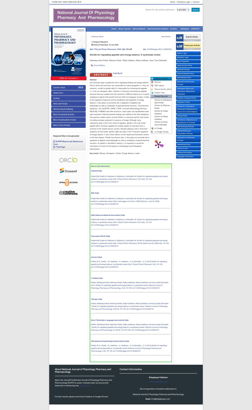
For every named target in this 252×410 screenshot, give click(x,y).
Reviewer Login (185, 2)
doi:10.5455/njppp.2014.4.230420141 (105, 182)
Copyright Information (185, 157)
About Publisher (183, 61)
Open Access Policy (184, 65)
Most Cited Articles (61, 125)
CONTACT (195, 29)
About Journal (124, 29)
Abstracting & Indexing (63, 109)
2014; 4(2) (121, 49)
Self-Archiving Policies (185, 127)
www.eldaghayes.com (158, 382)
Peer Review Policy (184, 78)
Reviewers (185, 29)
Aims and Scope (60, 103)
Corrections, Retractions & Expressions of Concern (187, 121)
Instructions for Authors (157, 29)
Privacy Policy (182, 116)
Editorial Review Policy (185, 74)
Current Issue (68, 87)
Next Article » (166, 37)
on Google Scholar (161, 132)
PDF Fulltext (159, 86)
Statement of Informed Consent (185, 139)
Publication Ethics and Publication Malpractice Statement (186, 91)
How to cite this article (162, 89)
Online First (58, 93)
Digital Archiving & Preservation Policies (185, 132)
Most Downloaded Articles (64, 120)
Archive (173, 29)
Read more (85, 386)
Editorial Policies (183, 69)
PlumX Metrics (99, 65)
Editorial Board (139, 29)
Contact (196, 2)
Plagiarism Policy (183, 102)
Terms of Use (182, 148)
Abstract (157, 82)
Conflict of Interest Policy (186, 98)
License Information (184, 153)
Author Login (182, 53)
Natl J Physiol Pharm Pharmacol (103, 49)
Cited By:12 (117, 73)
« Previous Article (97, 37)
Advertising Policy (183, 144)
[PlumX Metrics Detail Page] (158, 144)
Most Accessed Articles (63, 114)
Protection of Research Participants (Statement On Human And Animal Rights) (187, 109)
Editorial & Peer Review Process (185, 83)
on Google (158, 128)
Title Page (60, 147)
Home (173, 2)
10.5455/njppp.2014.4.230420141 (159, 49)
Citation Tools (159, 93)
